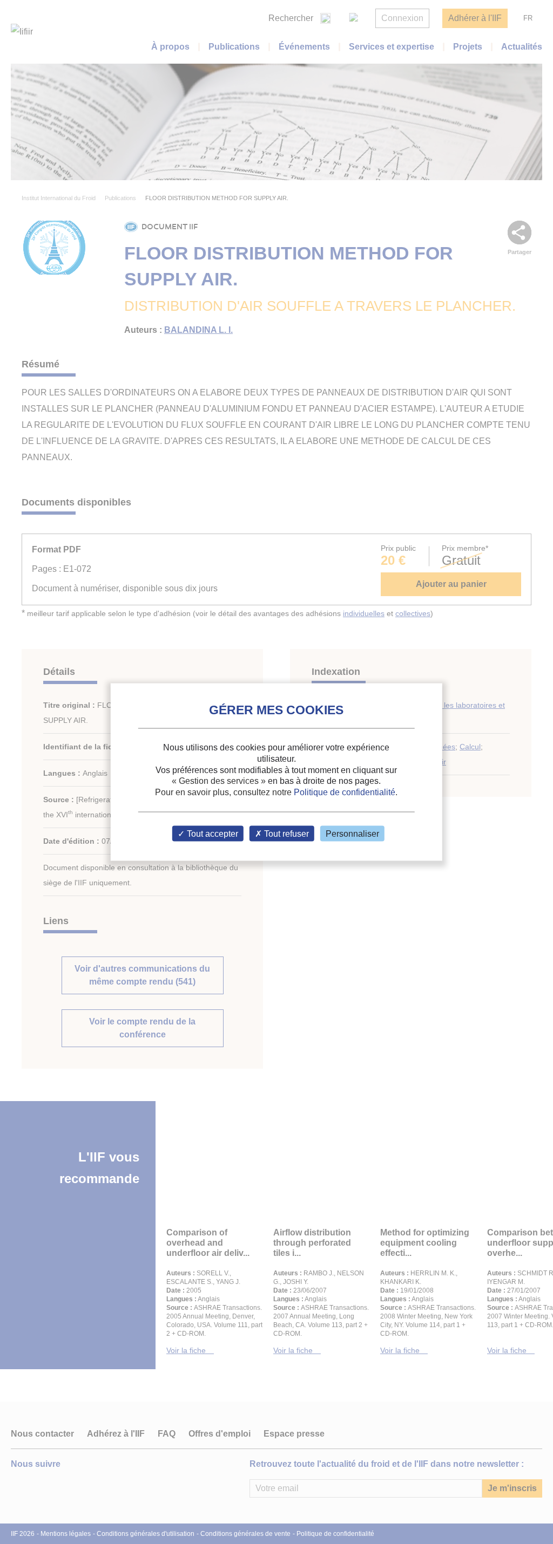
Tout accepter (211, 833)
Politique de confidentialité (344, 792)
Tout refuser (285, 833)
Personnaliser (352, 833)
